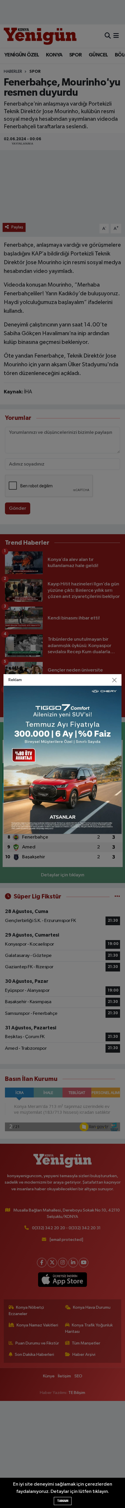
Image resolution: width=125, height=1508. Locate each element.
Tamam (62, 1500)
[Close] (114, 680)
